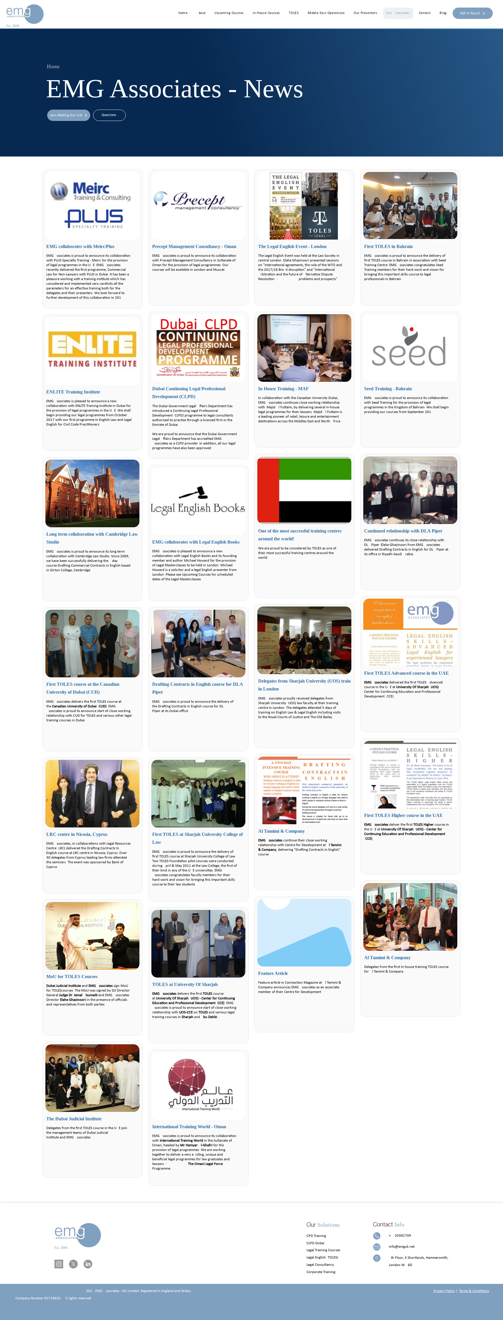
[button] (229, 13)
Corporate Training (321, 1272)
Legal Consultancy (320, 1265)
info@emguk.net (402, 1247)
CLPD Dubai (315, 1243)
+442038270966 (402, 1236)
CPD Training (316, 1236)
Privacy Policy (444, 1291)
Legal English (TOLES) (322, 1257)
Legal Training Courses (323, 1250)
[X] (73, 1264)
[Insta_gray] (58, 1264)
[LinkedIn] (88, 1264)
